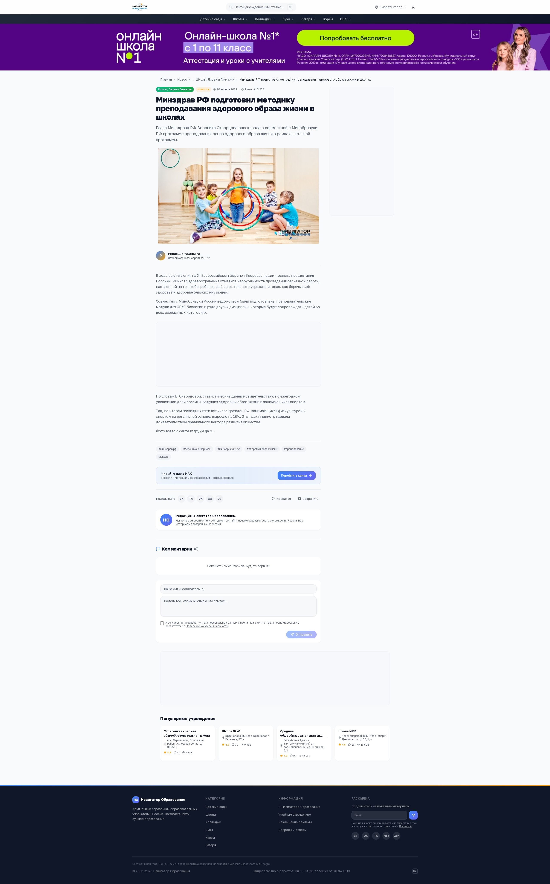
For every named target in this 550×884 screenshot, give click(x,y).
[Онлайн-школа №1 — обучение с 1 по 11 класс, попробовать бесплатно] (275, 47)
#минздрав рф (167, 449)
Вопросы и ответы (292, 830)
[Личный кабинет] (413, 7)
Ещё (343, 19)
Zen (396, 835)
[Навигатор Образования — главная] (139, 7)
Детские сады (211, 19)
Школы (238, 19)
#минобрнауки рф (228, 449)
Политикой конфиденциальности (207, 626)
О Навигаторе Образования (299, 807)
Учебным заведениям (294, 814)
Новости (183, 79)
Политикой (405, 826)
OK (201, 498)
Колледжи (263, 19)
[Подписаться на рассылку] (413, 815)
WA (210, 498)
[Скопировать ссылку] (219, 499)
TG (191, 498)
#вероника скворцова (197, 449)
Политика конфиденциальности (206, 864)
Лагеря (306, 19)
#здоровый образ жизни (262, 449)
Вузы (286, 19)
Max (386, 835)
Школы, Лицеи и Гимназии (215, 79)
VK (181, 498)
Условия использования (245, 864)
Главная (166, 79)
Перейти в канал (294, 475)
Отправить (304, 634)
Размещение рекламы (295, 822)
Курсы (328, 19)
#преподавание (294, 449)
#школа (163, 456)
